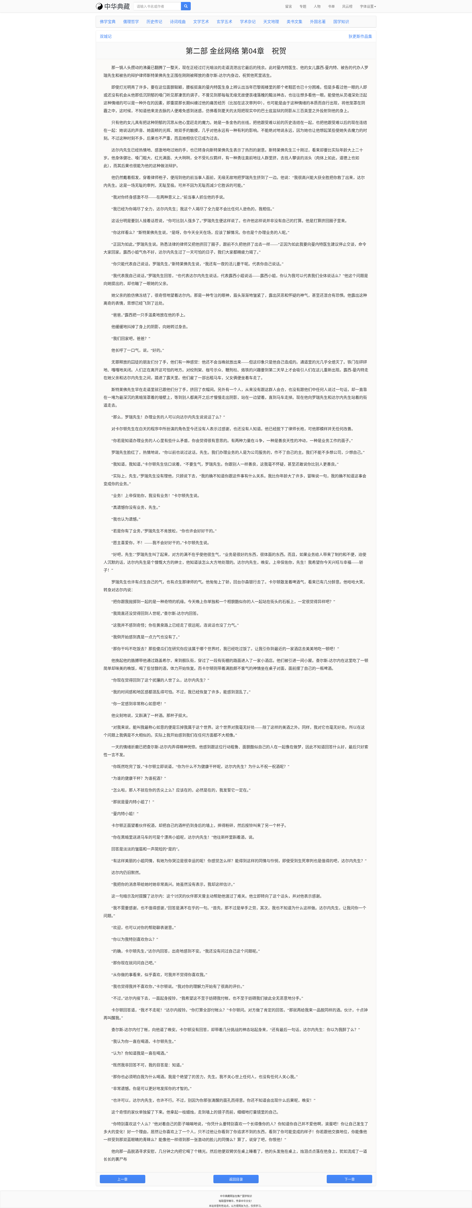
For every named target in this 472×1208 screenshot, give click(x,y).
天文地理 (271, 21)
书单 (331, 6)
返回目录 (236, 1179)
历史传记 (154, 21)
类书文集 (294, 21)
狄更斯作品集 (360, 36)
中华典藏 (117, 6)
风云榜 (347, 6)
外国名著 (318, 21)
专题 (302, 6)
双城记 (106, 36)
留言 (288, 6)
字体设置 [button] (367, 6)
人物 (317, 6)
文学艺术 (201, 21)
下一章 (349, 1179)
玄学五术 (224, 21)
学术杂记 (248, 21)
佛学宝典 (108, 21)
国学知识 (341, 21)
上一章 (122, 1179)
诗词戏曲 (178, 21)
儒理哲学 (131, 21)
